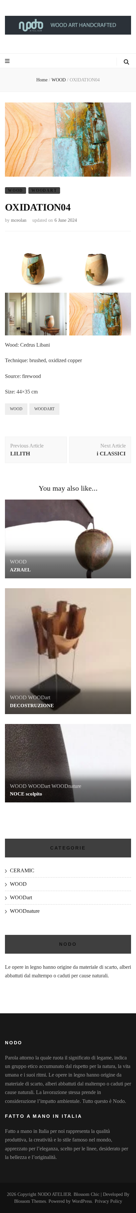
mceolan (18, 220)
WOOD (15, 190)
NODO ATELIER (54, 1194)
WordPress (82, 1201)
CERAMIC (22, 870)
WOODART (44, 409)
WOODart (44, 190)
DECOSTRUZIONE (32, 705)
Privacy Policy (108, 1201)
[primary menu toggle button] (7, 61)
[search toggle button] (126, 62)
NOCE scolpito (26, 793)
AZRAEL (20, 569)
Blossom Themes (30, 1201)
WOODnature (66, 786)
